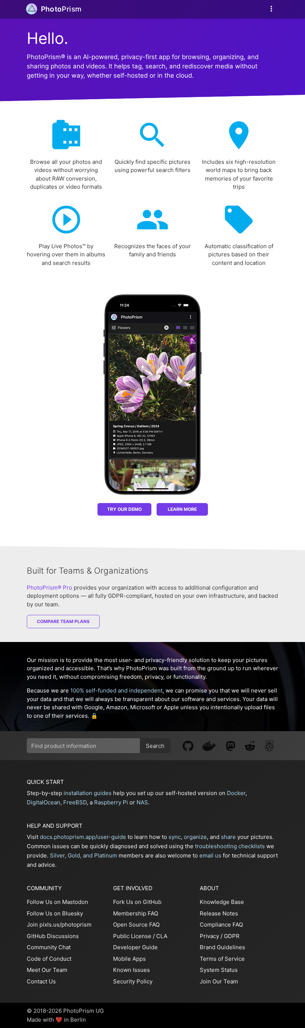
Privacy (209, 936)
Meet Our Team (47, 969)
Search (155, 745)
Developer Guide (135, 947)
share (228, 836)
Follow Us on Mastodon (57, 901)
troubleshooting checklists (230, 846)
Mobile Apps (129, 958)
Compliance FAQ (221, 924)
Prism (61, 9)
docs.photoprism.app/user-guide (83, 836)
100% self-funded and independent (116, 690)
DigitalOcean (43, 802)
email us (210, 855)
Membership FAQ (135, 913)
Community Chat (49, 947)
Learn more (182, 509)
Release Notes (219, 913)
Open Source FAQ (136, 924)
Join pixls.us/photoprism (59, 924)
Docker (236, 793)
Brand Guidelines (222, 947)
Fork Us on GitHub (137, 901)
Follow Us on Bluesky (55, 913)
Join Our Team (219, 981)
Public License (132, 936)
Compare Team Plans (63, 621)
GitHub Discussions (53, 936)
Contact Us (41, 981)
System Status (219, 969)
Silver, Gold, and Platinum (83, 855)
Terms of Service (222, 958)
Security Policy (132, 981)
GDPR (232, 936)
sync (174, 836)
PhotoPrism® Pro (49, 587)
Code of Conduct (49, 958)
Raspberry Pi (111, 802)
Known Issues (131, 969)
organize (195, 836)
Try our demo (124, 509)
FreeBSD (75, 802)
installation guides (88, 793)
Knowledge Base (222, 901)
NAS (142, 802)
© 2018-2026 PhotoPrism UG (65, 1010)
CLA (161, 936)
